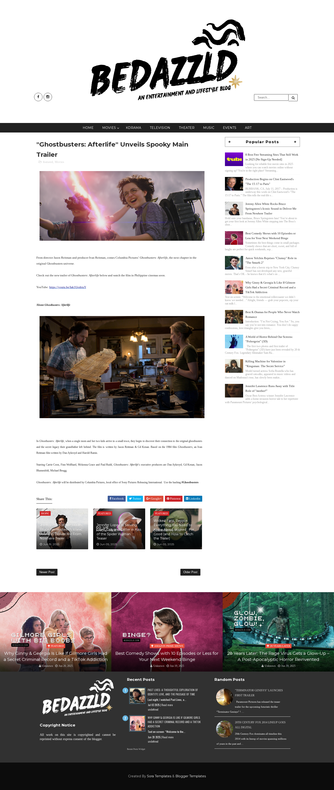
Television (160, 128)
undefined (153, 709)
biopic (280, 640)
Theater (186, 128)
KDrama (133, 128)
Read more (167, 705)
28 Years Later (169, 646)
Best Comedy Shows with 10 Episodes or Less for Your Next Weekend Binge (55, 656)
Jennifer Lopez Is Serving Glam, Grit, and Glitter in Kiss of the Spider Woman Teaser (119, 531)
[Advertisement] (262, 436)
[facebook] (38, 97)
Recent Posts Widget (136, 749)
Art (248, 128)
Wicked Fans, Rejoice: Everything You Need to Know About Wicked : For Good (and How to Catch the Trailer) (174, 529)
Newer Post (47, 572)
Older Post (190, 572)
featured (48, 162)
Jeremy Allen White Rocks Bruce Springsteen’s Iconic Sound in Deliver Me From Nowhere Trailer (61, 531)
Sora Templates (159, 776)
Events (229, 128)
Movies (109, 128)
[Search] (293, 97)
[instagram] (48, 97)
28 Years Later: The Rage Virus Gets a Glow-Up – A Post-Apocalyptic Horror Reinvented (167, 656)
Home (88, 128)
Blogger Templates (190, 776)
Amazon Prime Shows (57, 646)
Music (208, 128)
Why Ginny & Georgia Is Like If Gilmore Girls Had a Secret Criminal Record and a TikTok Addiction (270, 287)
